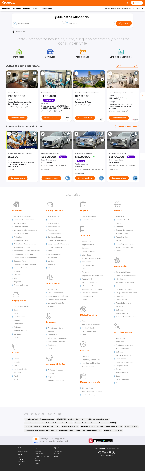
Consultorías (121, 359)
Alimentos (120, 216)
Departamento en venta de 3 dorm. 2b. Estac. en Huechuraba (48, 423)
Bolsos (16, 359)
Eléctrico (119, 296)
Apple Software (88, 245)
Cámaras (85, 248)
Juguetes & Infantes (55, 364)
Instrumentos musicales (91, 324)
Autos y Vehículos (54, 210)
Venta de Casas (20, 223)
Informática (86, 255)
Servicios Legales (122, 379)
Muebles (17, 320)
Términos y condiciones (39, 452)
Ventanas (17, 334)
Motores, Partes (54, 254)
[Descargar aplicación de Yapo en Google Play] (108, 440)
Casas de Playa (20, 261)
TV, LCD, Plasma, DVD (90, 282)
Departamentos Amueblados (25, 257)
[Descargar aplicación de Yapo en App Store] (98, 440)
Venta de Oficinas (21, 227)
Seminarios (52, 345)
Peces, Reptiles (122, 237)
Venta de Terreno (21, 233)
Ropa (16, 379)
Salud (118, 376)
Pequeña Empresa (123, 348)
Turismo (119, 383)
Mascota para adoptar (125, 244)
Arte (84, 321)
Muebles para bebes (56, 380)
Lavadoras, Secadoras (90, 293)
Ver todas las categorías (58, 452)
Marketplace (47, 8)
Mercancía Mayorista (90, 382)
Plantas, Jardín (19, 317)
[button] (34, 79)
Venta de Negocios (123, 355)
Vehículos (17, 8)
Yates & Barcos (53, 283)
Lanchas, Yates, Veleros (57, 300)
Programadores (122, 366)
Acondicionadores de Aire (92, 289)
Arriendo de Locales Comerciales (27, 251)
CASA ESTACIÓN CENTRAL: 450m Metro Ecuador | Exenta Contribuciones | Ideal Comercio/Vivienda (62, 430)
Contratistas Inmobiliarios (126, 275)
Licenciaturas (53, 335)
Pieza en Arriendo (21, 268)
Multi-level (120, 342)
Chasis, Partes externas (57, 240)
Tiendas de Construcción (126, 317)
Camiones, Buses (54, 237)
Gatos (118, 223)
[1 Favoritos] (43, 73)
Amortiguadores (54, 233)
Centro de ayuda (137, 8)
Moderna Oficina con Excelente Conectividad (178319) (95, 423)
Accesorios (52, 230)
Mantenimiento (122, 313)
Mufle (50, 251)
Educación (51, 322)
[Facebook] (99, 452)
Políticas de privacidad (42, 456)
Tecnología (85, 235)
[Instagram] (103, 452)
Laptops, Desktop (89, 265)
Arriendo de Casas (21, 240)
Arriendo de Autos (55, 227)
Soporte (20, 457)
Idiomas (51, 331)
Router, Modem (88, 279)
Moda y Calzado (20, 369)
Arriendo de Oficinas (22, 247)
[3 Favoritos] (110, 73)
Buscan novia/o (122, 233)
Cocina (16, 310)
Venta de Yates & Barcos (57, 303)
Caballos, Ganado (123, 220)
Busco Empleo (87, 220)
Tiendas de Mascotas (124, 230)
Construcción (120, 266)
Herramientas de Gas (124, 289)
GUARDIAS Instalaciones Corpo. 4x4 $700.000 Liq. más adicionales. (82, 419)
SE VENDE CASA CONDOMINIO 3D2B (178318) (41, 427)
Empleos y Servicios (31, 8)
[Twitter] (106, 452)
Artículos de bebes (55, 370)
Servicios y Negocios (123, 332)
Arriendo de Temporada (23, 254)
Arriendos (18, 237)
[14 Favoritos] (76, 73)
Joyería (17, 362)
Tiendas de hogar (21, 330)
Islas (15, 278)
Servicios (119, 306)
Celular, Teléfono (88, 251)
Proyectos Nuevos (21, 285)
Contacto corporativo (21, 460)
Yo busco (51, 306)
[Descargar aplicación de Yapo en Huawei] (90, 440)
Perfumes (17, 372)
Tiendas (56, 456)
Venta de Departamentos (24, 220)
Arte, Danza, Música (55, 328)
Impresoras (86, 262)
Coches (51, 373)
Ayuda (20, 454)
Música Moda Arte (88, 315)
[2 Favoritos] (76, 134)
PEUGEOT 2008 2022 (70, 427)
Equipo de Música (55, 247)
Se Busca (51, 264)
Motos (50, 220)
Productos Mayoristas (124, 345)
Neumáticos (52, 257)
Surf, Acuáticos (88, 366)
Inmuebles (6, 8)
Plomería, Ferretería (123, 303)
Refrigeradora (87, 296)
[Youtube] (113, 452)
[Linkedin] (110, 452)
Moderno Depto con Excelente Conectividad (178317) (101, 427)
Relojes (16, 376)
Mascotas (119, 210)
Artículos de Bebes (21, 306)
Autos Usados (53, 216)
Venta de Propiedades (22, 216)
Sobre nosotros (23, 452)
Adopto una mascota (124, 247)
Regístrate (21, 464)
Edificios (17, 271)
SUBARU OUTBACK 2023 (113, 430)
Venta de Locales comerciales (25, 230)
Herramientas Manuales (125, 286)
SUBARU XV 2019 (131, 427)
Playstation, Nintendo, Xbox (92, 275)
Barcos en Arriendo (55, 293)
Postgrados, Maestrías (56, 342)
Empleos (84, 210)
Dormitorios (18, 323)
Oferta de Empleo (89, 216)
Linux (84, 269)
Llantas (51, 261)
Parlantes (85, 272)
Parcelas (17, 275)
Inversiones (120, 338)
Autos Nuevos (53, 223)
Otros (16, 337)
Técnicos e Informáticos (57, 338)
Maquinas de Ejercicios (91, 363)
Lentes (16, 366)
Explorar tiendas (110, 8)
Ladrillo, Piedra (121, 300)
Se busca (17, 327)
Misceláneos (121, 279)
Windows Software (89, 286)
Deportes (84, 350)
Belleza (15, 353)
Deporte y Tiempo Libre (91, 360)
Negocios (17, 282)
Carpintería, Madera (123, 272)
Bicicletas (85, 356)
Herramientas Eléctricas (125, 282)
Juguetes (51, 377)
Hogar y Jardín (19, 300)
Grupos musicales (89, 331)
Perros (118, 240)
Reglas (37, 463)
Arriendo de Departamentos (25, 244)
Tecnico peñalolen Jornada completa (39, 419)
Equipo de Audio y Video (91, 258)
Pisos (16, 313)
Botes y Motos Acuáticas (58, 296)
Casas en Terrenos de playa (25, 264)
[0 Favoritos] (9, 73)
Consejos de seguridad (124, 8)
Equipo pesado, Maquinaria (58, 244)
